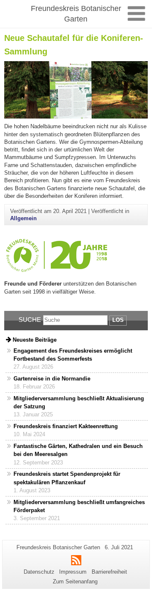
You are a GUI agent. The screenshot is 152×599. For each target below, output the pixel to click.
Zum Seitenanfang (75, 581)
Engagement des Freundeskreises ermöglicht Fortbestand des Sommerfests (73, 355)
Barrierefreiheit (109, 572)
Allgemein (23, 218)
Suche (30, 319)
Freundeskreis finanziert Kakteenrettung (66, 426)
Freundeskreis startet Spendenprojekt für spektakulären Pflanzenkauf (67, 478)
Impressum (73, 572)
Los (118, 320)
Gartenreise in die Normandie (52, 378)
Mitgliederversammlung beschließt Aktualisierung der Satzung (79, 402)
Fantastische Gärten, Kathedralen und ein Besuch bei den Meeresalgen (78, 450)
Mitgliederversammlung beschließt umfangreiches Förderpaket (79, 506)
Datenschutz (39, 572)
